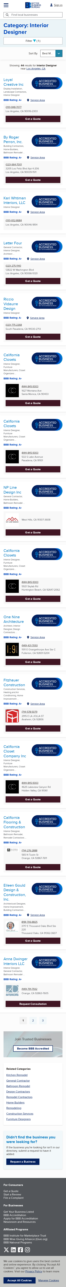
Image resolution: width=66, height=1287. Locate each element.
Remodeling (13, 1108)
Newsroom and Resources (20, 1222)
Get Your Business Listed (19, 1212)
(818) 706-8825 (29, 922)
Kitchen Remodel (17, 1075)
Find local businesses (24, 15)
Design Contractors (18, 1092)
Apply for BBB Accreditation (21, 1218)
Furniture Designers (18, 1119)
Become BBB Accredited (33, 1049)
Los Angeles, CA (35, 68)
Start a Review (12, 1194)
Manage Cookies (48, 1280)
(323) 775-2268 (14, 324)
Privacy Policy (33, 1271)
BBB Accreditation (15, 1215)
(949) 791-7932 (29, 989)
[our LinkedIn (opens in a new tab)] (13, 1252)
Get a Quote (33, 119)
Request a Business (23, 1162)
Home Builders (15, 1102)
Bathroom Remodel (18, 1086)
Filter (36, 41)
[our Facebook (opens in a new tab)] (20, 1252)
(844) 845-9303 (30, 386)
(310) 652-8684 (14, 220)
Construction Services (19, 1114)
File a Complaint (14, 1198)
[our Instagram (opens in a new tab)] (27, 1252)
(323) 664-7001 (14, 164)
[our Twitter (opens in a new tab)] (6, 1252)
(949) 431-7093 (30, 645)
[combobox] (51, 53)
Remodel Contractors (19, 1097)
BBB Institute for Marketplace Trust (25, 1236)
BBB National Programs (18, 1242)
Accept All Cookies (19, 1280)
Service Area (37, 100)
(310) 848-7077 (13, 107)
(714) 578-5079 (29, 711)
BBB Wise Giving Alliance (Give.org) (25, 1239)
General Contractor (18, 1081)
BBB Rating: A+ (13, 378)
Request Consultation (33, 1004)
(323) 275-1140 (13, 265)
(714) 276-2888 (29, 850)
